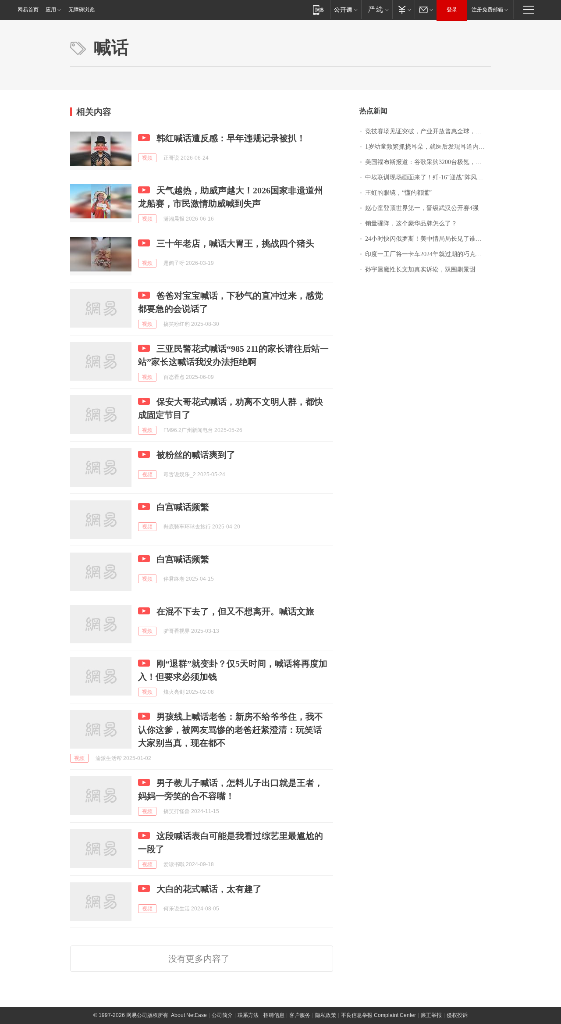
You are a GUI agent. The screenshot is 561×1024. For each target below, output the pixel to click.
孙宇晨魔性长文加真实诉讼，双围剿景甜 (420, 269)
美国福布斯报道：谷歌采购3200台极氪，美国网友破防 (428, 162)
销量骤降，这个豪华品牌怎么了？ (411, 223)
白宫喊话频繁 (182, 507)
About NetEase (189, 1015)
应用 (51, 10)
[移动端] (318, 9)
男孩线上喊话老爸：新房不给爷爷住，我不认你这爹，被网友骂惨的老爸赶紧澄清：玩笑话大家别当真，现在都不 (230, 730)
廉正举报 (431, 1015)
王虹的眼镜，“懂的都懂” (398, 192)
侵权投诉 (457, 1015)
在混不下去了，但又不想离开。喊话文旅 (235, 611)
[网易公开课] (345, 9)
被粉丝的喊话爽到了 (195, 455)
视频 (147, 158)
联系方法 (248, 1015)
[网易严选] (376, 9)
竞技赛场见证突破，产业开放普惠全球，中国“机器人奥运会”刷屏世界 (428, 131)
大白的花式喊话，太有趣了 (209, 889)
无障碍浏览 (81, 10)
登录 (452, 10)
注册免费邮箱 (487, 10)
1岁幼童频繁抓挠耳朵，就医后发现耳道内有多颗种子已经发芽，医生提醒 (428, 146)
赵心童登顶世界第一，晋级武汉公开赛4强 (422, 208)
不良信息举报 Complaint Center (378, 1015)
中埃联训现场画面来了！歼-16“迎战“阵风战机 (427, 177)
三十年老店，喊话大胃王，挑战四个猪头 (235, 243)
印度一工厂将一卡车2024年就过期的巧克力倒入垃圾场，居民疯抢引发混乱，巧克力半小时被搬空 (428, 254)
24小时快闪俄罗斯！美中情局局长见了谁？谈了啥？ (428, 238)
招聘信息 (273, 1015)
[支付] (403, 9)
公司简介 (222, 1015)
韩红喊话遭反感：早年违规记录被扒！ (230, 138)
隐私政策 (325, 1015)
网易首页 (28, 10)
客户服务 (299, 1015)
